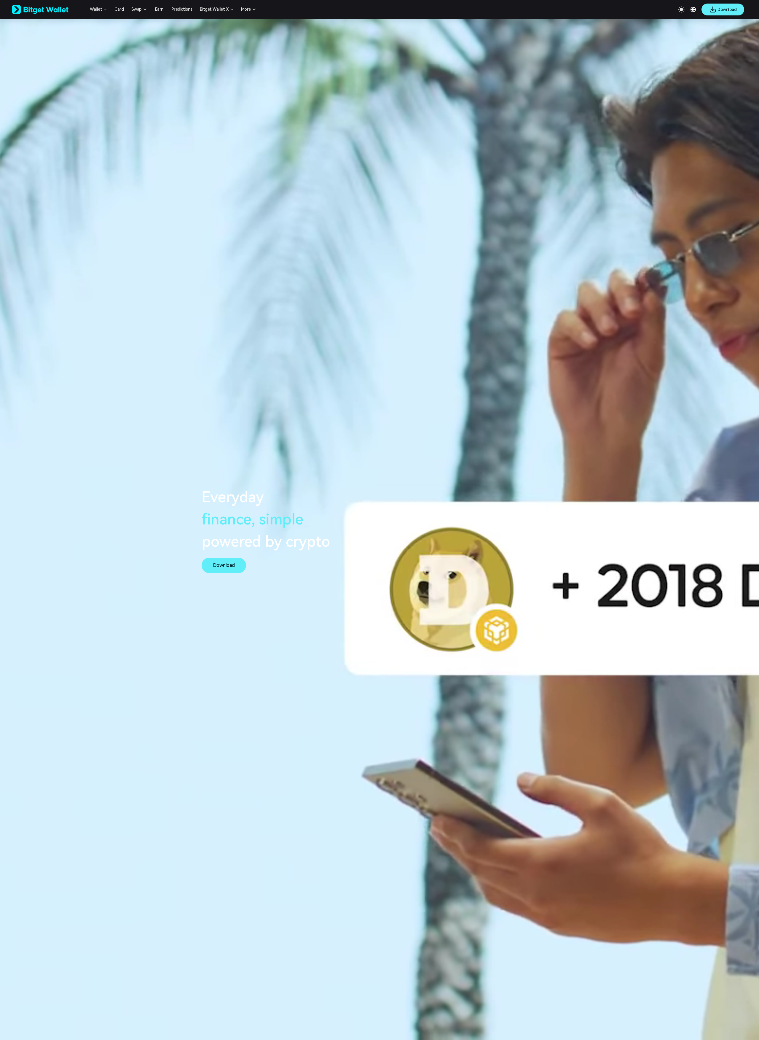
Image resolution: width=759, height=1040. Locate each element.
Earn (159, 9)
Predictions (181, 9)
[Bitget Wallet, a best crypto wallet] (48, 9)
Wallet (96, 9)
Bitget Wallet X (214, 9)
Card (119, 9)
